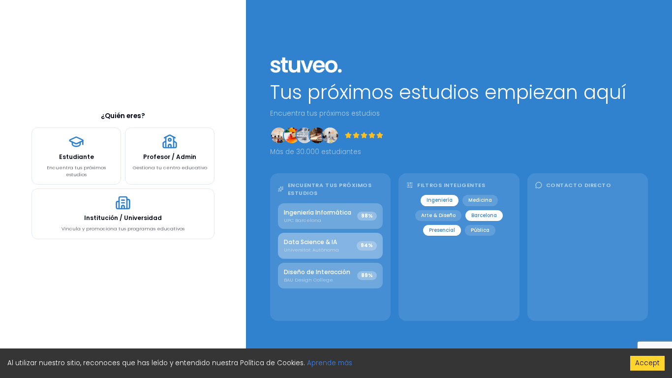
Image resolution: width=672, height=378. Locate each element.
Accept (647, 363)
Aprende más (329, 363)
